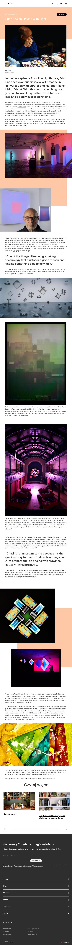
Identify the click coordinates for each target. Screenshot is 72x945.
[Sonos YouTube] (12, 922)
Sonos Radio (22, 107)
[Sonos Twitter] (9, 922)
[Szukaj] (56, 3)
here (25, 126)
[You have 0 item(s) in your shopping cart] (61, 3)
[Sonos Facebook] (4, 922)
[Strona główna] (8, 3)
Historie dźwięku (11, 14)
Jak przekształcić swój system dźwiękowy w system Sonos (52, 817)
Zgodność (30, 931)
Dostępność (6, 931)
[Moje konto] (52, 3)
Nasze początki (10, 814)
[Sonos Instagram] (6, 922)
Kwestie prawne (7, 928)
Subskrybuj (36, 860)
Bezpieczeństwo (7, 934)
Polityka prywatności (38, 866)
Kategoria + (61, 14)
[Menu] (66, 3)
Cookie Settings (32, 934)
